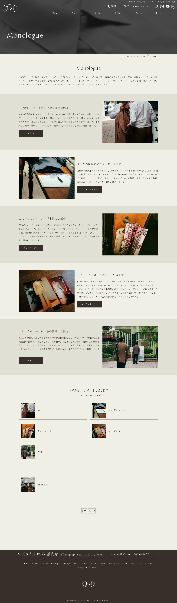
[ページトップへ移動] (156, 554)
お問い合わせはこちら (141, 6)
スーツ (92, 510)
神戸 (84, 510)
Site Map (96, 568)
